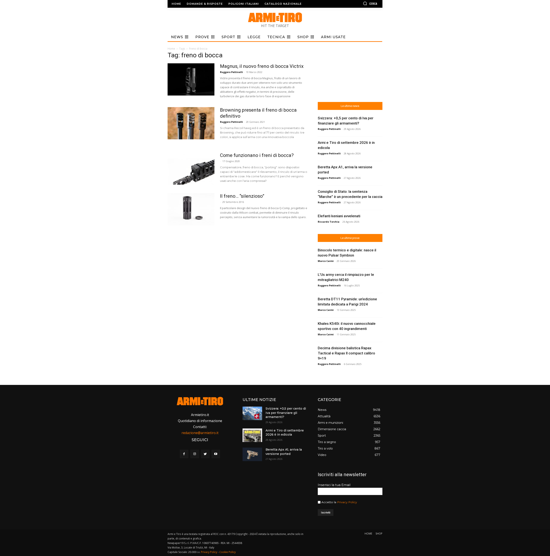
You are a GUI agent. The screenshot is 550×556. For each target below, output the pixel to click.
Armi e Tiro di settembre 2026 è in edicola (285, 432)
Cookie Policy (227, 552)
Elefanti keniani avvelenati (339, 216)
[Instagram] (194, 454)
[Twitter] (205, 454)
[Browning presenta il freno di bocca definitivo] (191, 123)
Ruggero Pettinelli (231, 72)
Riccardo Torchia (328, 221)
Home (171, 48)
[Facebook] (184, 454)
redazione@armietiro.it (200, 432)
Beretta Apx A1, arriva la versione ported (284, 452)
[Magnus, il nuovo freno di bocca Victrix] (191, 79)
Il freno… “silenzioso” (242, 196)
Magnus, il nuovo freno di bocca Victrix (262, 66)
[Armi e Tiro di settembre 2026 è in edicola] (252, 435)
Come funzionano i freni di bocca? (257, 155)
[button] (357, 3)
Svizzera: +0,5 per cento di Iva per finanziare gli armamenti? (286, 413)
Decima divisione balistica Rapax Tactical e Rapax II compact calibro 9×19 (346, 353)
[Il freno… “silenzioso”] (191, 209)
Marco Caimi (326, 261)
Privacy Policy (347, 502)
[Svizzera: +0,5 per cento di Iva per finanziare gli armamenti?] (252, 413)
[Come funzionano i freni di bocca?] (191, 168)
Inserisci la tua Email (334, 485)
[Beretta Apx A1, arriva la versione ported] (252, 454)
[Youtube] (216, 454)
